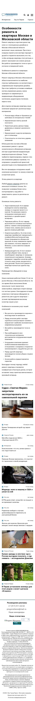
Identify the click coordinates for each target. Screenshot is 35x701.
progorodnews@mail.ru (16, 609)
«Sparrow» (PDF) (21, 687)
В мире (6, 424)
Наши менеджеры (17, 612)
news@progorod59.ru (26, 640)
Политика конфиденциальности (17, 697)
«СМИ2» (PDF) (13, 687)
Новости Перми (8, 583)
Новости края (8, 384)
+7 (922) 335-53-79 (23, 641)
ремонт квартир (13, 184)
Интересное (7, 445)
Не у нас (6, 497)
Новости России (8, 435)
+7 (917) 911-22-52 (16, 606)
